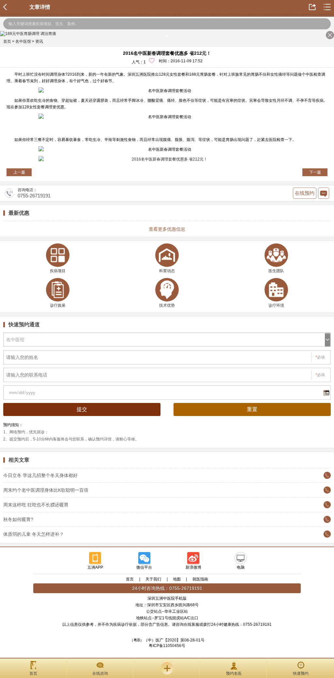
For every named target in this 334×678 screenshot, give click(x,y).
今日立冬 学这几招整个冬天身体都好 (40, 475)
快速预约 (301, 673)
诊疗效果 (58, 305)
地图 (177, 579)
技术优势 (167, 305)
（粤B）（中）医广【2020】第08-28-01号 (167, 640)
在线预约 (304, 193)
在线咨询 (100, 673)
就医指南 (200, 579)
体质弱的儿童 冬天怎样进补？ (33, 534)
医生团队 (276, 271)
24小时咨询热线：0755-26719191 (167, 588)
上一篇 (19, 172)
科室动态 (167, 271)
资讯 (39, 41)
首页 (7, 41)
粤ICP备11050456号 (167, 645)
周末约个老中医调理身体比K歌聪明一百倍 (45, 490)
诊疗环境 (276, 305)
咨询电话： (34, 193)
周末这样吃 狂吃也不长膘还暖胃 (35, 504)
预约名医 (234, 673)
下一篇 (315, 172)
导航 (167, 668)
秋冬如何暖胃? (18, 519)
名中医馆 (23, 41)
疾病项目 (58, 271)
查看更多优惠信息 (167, 229)
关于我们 (153, 579)
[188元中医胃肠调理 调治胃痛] (167, 34)
